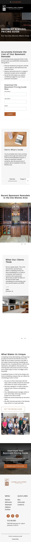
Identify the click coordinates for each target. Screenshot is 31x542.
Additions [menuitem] (8, 507)
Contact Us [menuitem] (21, 504)
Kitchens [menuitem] (7, 499)
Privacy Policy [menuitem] (15, 539)
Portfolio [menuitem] (7, 509)
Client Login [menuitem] (21, 502)
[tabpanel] (15, 153)
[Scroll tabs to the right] (28, 181)
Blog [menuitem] (19, 499)
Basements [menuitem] (8, 504)
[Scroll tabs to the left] (3, 181)
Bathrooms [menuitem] (8, 502)
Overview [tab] (12, 179)
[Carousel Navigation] (15, 244)
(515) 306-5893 (11, 520)
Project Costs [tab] (24, 179)
